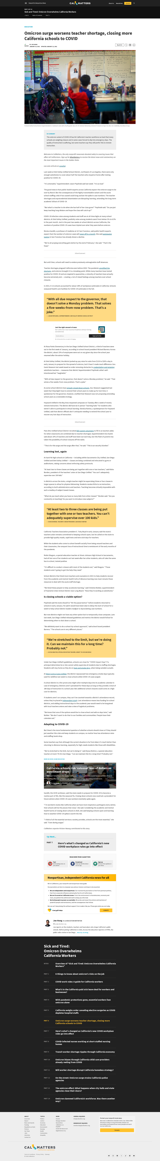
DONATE (106, 910)
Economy (42, 1123)
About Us (111, 3)
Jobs (25, 1133)
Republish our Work (29, 1127)
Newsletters (119, 3)
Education (28, 27)
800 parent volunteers (85, 431)
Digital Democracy (61, 1131)
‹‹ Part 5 (26, 15)
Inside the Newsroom (62, 1128)
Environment (43, 1127)
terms (74, 339)
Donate (128, 3)
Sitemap (47, 1154)
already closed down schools (78, 388)
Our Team (27, 1131)
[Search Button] (134, 3)
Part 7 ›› (48, 15)
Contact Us (27, 1137)
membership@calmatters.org (82, 1125)
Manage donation (60, 1121)
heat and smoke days (82, 668)
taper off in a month (87, 234)
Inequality (43, 1135)
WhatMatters (75, 157)
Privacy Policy (40, 1154)
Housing (42, 1129)
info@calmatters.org (79, 1119)
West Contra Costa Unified (56, 674)
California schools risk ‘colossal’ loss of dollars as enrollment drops (79, 769)
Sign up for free (97, 336)
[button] (26, 3)
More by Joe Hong (82, 932)
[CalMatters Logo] (80, 3)
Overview (27, 1119)
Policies (26, 1129)
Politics (42, 1119)
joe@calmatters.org (60, 924)
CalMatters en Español (60, 1125)
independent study (70, 700)
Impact (26, 1121)
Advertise (27, 1135)
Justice (42, 1121)
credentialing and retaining (104, 367)
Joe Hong (34, 44)
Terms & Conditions (29, 1154)
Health (42, 1131)
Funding (26, 1125)
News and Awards (29, 1123)
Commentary (43, 1133)
